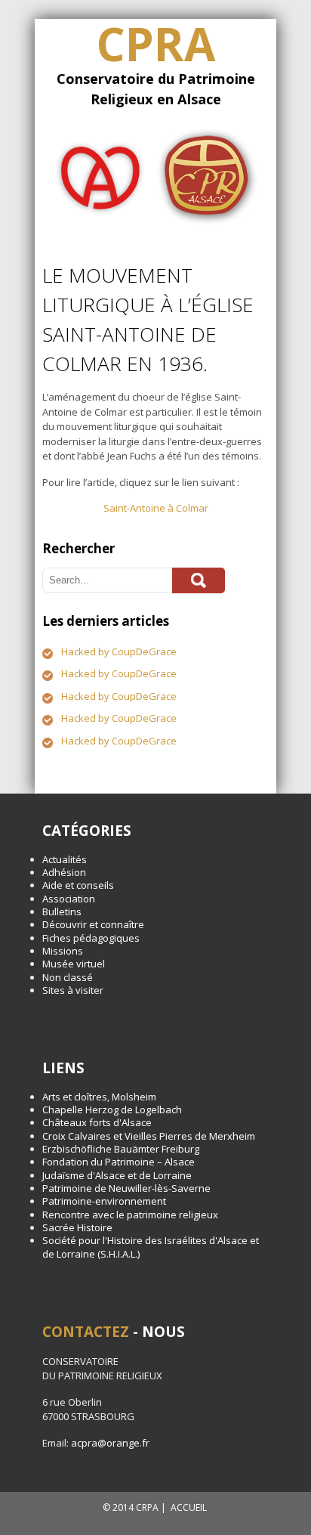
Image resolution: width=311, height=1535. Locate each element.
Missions (62, 951)
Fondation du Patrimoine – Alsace (118, 1161)
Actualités (64, 859)
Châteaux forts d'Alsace (97, 1122)
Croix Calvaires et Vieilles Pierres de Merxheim (148, 1136)
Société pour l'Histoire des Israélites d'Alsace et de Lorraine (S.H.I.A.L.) (150, 1246)
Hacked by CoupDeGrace (119, 651)
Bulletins (62, 911)
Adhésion (64, 872)
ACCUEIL (189, 1507)
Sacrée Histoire (77, 1227)
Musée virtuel (73, 963)
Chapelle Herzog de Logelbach (112, 1109)
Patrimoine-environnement (104, 1201)
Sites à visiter (72, 990)
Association (68, 898)
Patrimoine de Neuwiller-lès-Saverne (126, 1188)
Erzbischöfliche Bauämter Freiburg (120, 1149)
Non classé (67, 977)
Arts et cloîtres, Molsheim (99, 1096)
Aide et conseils (78, 885)
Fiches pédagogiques (91, 938)
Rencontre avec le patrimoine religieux (130, 1214)
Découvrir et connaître (93, 924)
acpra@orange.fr (110, 1443)
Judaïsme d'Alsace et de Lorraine (117, 1175)
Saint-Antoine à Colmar (155, 508)
